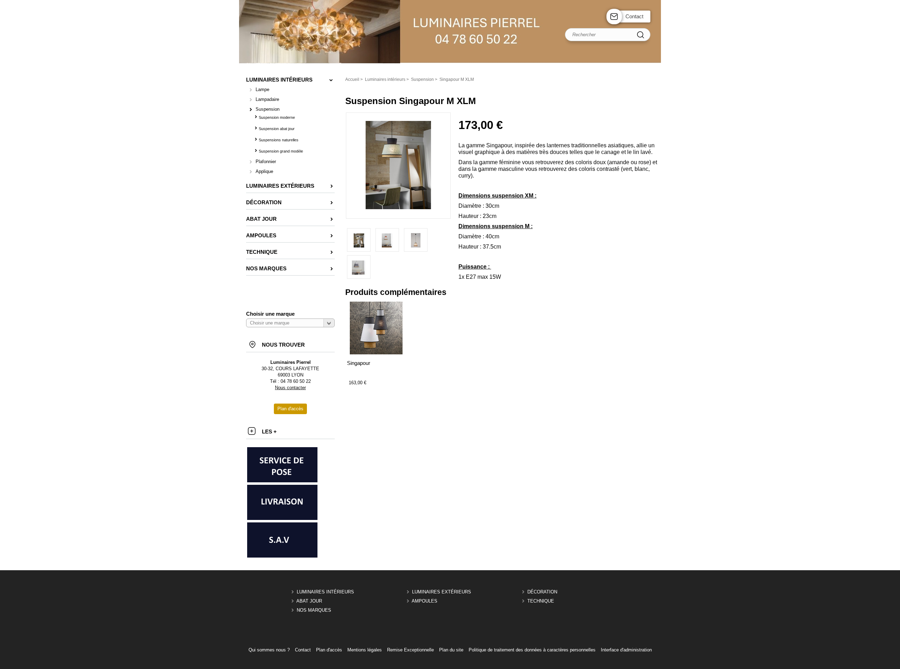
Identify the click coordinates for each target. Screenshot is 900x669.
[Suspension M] (416, 240)
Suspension (267, 109)
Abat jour (309, 601)
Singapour (358, 363)
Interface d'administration (626, 649)
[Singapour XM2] (398, 207)
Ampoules (424, 601)
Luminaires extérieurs (441, 591)
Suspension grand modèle (281, 151)
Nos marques (314, 610)
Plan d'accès (329, 649)
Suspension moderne (277, 117)
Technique (540, 601)
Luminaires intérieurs (325, 591)
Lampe (262, 89)
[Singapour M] (387, 240)
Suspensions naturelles (278, 140)
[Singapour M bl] (359, 267)
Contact (634, 16)
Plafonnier (266, 161)
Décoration (542, 591)
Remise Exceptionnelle (410, 649)
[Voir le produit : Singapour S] (376, 352)
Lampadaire (267, 99)
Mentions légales (364, 649)
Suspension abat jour (277, 129)
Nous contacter (290, 387)
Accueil (352, 79)
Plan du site (451, 649)
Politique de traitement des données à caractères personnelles (532, 649)
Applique (264, 171)
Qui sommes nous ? (269, 649)
